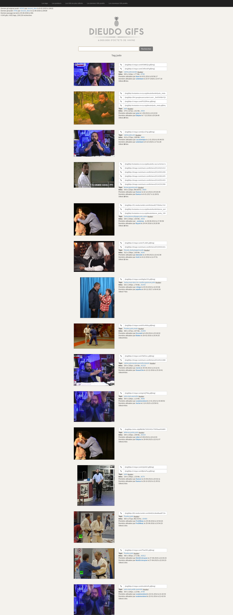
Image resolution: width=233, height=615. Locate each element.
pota (137, 113)
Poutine (127, 328)
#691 (143, 137)
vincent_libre (32, 8)
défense (127, 432)
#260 (143, 253)
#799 (143, 592)
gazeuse (148, 282)
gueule (131, 187)
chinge (138, 287)
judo (130, 72)
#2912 (143, 556)
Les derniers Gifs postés (96, 3)
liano (138, 76)
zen (133, 135)
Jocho (138, 368)
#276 (143, 477)
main (129, 396)
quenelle (140, 363)
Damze (138, 192)
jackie (132, 432)
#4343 (22, 8)
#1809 (143, 331)
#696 (143, 399)
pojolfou (139, 289)
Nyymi (138, 223)
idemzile (139, 255)
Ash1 (138, 257)
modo (136, 328)
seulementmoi (141, 401)
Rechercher (146, 49)
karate (134, 72)
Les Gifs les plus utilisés (74, 3)
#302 (143, 219)
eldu (137, 437)
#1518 (143, 366)
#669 (144, 190)
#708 (143, 74)
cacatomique (141, 140)
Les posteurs (56, 3)
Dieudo (126, 250)
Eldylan (138, 115)
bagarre (137, 250)
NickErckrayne (142, 558)
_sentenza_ (140, 221)
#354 (143, 111)
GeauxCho (140, 370)
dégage (136, 216)
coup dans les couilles (136, 282)
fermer (126, 187)
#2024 (143, 435)
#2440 (143, 285)
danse (130, 216)
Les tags (45, 3)
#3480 (145, 519)
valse (145, 216)
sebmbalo (139, 79)
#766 (15, 11)
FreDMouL (140, 521)
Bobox (138, 336)
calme (126, 72)
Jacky (126, 216)
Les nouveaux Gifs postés (118, 3)
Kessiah (139, 333)
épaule (146, 363)
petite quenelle (137, 589)
